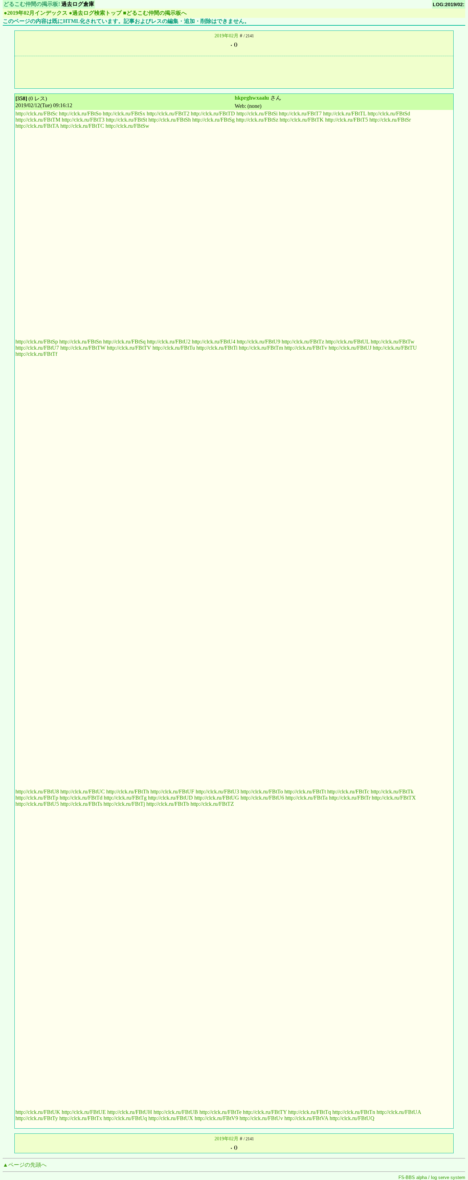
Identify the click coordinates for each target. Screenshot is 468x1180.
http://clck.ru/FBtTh (127, 791)
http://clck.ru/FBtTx (80, 1118)
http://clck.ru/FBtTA (37, 126)
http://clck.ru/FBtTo (262, 791)
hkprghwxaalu (252, 98)
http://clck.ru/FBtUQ (352, 1118)
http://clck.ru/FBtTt (305, 791)
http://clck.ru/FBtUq (125, 1118)
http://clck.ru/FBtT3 (83, 120)
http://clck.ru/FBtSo (80, 113)
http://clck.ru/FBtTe (220, 1112)
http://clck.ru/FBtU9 (258, 341)
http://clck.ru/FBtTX (394, 798)
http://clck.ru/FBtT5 (346, 120)
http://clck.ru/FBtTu (173, 348)
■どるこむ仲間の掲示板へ (155, 13)
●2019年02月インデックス (35, 13)
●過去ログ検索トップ (95, 13)
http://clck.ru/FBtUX (170, 1118)
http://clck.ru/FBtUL (347, 341)
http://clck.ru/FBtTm (261, 348)
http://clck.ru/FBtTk (392, 791)
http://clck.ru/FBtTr (349, 798)
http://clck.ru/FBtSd (389, 113)
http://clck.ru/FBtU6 (262, 798)
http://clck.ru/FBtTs (81, 804)
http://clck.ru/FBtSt (126, 120)
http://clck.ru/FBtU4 (213, 341)
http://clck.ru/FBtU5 (37, 804)
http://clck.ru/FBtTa (306, 798)
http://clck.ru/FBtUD (170, 798)
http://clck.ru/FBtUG (216, 798)
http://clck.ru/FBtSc (36, 113)
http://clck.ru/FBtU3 (217, 791)
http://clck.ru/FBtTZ (212, 804)
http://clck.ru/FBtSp (36, 341)
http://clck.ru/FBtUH (129, 1112)
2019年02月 (226, 35)
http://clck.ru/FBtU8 (37, 791)
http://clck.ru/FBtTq (309, 1112)
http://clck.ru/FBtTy (36, 1118)
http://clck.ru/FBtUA (399, 1112)
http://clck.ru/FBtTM (37, 120)
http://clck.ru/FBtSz (257, 120)
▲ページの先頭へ (25, 1165)
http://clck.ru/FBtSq (124, 341)
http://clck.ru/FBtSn (80, 341)
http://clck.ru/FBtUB (175, 1112)
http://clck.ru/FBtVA (306, 1118)
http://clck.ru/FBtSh (169, 120)
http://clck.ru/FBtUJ (350, 348)
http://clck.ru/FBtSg (213, 120)
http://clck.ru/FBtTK (302, 120)
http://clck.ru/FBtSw (127, 126)
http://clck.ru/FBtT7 (300, 113)
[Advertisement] (234, 71)
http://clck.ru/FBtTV (129, 348)
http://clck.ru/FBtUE (84, 1112)
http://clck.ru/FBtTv (305, 348)
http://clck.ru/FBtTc (348, 791)
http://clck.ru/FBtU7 (37, 348)
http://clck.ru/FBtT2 (168, 113)
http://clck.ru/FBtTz (303, 341)
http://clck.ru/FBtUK (37, 1112)
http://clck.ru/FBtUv (261, 1118)
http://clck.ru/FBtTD (213, 113)
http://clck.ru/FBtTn (353, 1112)
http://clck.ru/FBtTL (344, 113)
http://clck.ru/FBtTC (82, 126)
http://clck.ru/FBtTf (36, 354)
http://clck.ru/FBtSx (124, 113)
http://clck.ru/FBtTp (36, 798)
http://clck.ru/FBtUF (172, 791)
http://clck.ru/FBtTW (83, 348)
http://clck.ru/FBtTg (125, 798)
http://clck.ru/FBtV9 (216, 1118)
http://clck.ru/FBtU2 (168, 341)
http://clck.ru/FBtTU (395, 348)
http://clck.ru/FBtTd (81, 798)
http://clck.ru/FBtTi (216, 348)
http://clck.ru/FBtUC (82, 791)
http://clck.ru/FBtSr (390, 120)
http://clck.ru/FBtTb (167, 804)
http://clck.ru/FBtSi (257, 113)
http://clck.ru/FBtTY (265, 1112)
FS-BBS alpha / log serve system (431, 1177)
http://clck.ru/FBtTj (124, 804)
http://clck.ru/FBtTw (393, 341)
